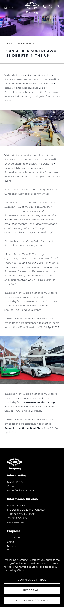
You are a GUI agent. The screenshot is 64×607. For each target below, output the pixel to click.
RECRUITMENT (16, 522)
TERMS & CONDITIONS (21, 514)
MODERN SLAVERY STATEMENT (27, 509)
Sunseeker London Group (39, 402)
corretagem (14, 537)
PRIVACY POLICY (17, 505)
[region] (32, 578)
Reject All (32, 590)
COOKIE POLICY (17, 518)
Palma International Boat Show (24, 428)
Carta (10, 541)
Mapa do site (15, 482)
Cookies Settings (32, 579)
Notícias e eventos (21, 43)
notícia (11, 546)
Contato (12, 486)
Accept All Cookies (32, 600)
